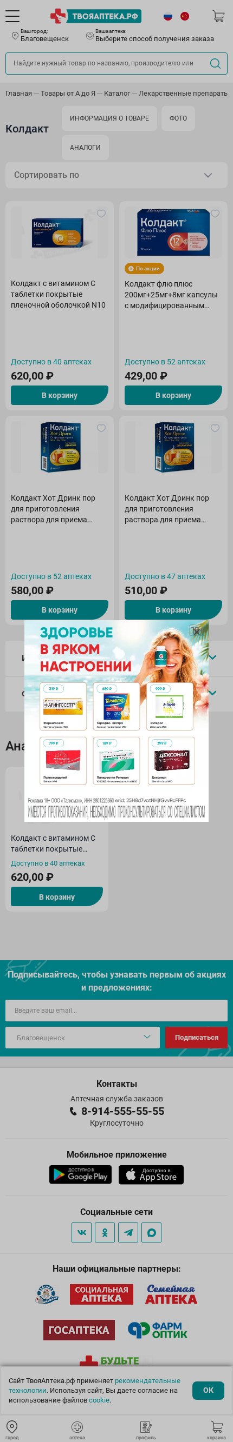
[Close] (197, 632)
